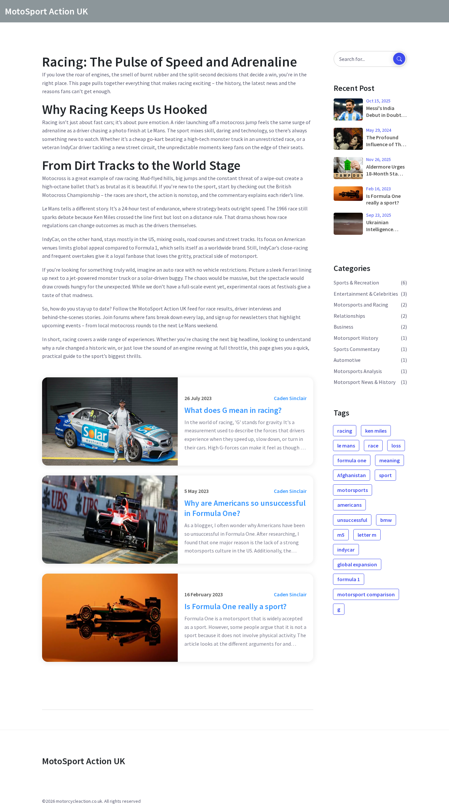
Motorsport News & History (364, 382)
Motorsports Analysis (358, 371)
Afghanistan (351, 475)
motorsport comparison (366, 594)
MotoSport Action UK (46, 11)
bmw (386, 520)
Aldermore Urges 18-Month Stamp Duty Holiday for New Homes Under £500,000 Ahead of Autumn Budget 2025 (386, 170)
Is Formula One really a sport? (235, 606)
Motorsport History (356, 338)
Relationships (349, 315)
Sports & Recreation (356, 282)
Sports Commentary (357, 349)
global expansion (357, 564)
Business (343, 326)
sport (385, 475)
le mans (346, 445)
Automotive (347, 360)
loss (396, 445)
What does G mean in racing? (233, 410)
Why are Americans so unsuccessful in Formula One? (245, 508)
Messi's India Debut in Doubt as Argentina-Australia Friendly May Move (386, 112)
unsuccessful (352, 520)
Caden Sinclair (290, 398)
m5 (340, 534)
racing (344, 430)
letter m (367, 534)
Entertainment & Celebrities (366, 293)
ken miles (376, 430)
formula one (351, 460)
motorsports (352, 490)
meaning (389, 460)
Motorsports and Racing (361, 304)
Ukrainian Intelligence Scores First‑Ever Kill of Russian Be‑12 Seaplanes (385, 226)
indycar (346, 549)
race (373, 445)
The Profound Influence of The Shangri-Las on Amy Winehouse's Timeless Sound (386, 141)
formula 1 (348, 579)
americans (349, 504)
